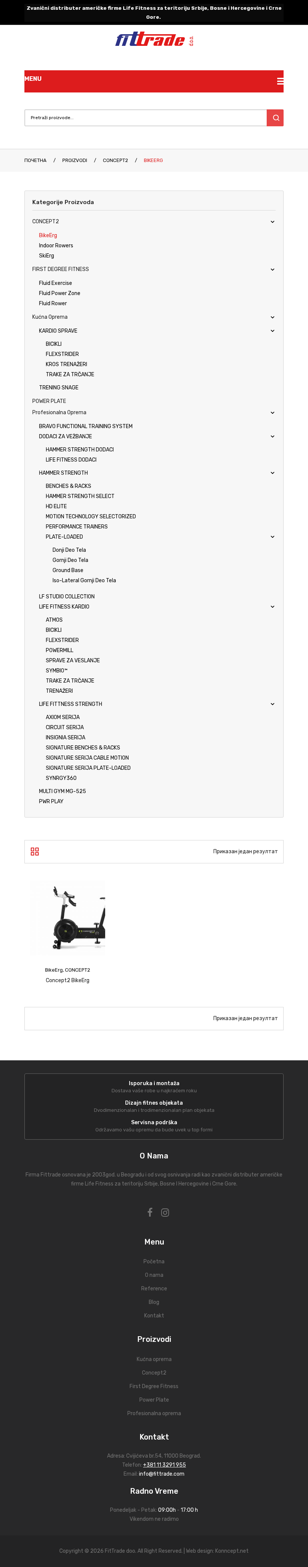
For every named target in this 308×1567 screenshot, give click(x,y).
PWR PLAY (51, 801)
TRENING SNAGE (59, 388)
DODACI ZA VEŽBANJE (65, 436)
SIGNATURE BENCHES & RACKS (83, 748)
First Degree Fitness (154, 1386)
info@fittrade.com (161, 1474)
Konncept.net (232, 1551)
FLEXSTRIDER (62, 354)
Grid (34, 852)
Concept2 (154, 1373)
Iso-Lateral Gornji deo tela (84, 580)
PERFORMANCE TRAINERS (77, 527)
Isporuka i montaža (154, 1083)
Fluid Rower (53, 303)
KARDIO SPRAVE (58, 331)
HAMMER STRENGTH (63, 473)
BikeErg (48, 235)
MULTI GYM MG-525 (62, 791)
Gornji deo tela (70, 560)
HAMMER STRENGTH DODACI (80, 450)
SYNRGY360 (61, 778)
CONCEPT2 (115, 160)
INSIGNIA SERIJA (65, 737)
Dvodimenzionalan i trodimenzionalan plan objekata (154, 1110)
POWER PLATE (49, 401)
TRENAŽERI (59, 691)
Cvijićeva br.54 (144, 1456)
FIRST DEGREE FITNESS (60, 269)
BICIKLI (54, 344)
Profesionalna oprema (59, 412)
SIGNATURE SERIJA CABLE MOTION (87, 758)
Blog (154, 1302)
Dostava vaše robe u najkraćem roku (154, 1090)
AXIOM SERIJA (63, 717)
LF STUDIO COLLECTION (67, 596)
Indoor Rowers (56, 245)
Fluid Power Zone (59, 293)
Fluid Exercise (55, 283)
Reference (154, 1288)
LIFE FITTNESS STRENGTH (70, 704)
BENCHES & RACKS (68, 486)
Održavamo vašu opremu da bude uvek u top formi (154, 1129)
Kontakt (154, 1316)
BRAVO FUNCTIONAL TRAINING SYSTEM (86, 426)
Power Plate (154, 1400)
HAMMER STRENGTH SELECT (80, 496)
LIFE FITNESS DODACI (71, 460)
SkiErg (46, 256)
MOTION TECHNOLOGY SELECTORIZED (91, 516)
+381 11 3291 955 (164, 1465)
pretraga (275, 117)
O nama (154, 1275)
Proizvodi (74, 160)
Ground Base (68, 570)
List (48, 852)
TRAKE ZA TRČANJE (70, 374)
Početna (154, 1261)
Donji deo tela (69, 550)
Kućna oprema (50, 317)
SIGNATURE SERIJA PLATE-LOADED (88, 768)
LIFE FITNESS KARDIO (64, 607)
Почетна (35, 160)
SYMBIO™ (57, 671)
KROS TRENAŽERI (66, 364)
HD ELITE (56, 506)
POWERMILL (59, 650)
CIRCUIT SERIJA (65, 727)
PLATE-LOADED (64, 537)
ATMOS (54, 620)
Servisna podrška (154, 1122)
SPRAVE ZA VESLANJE (73, 660)
